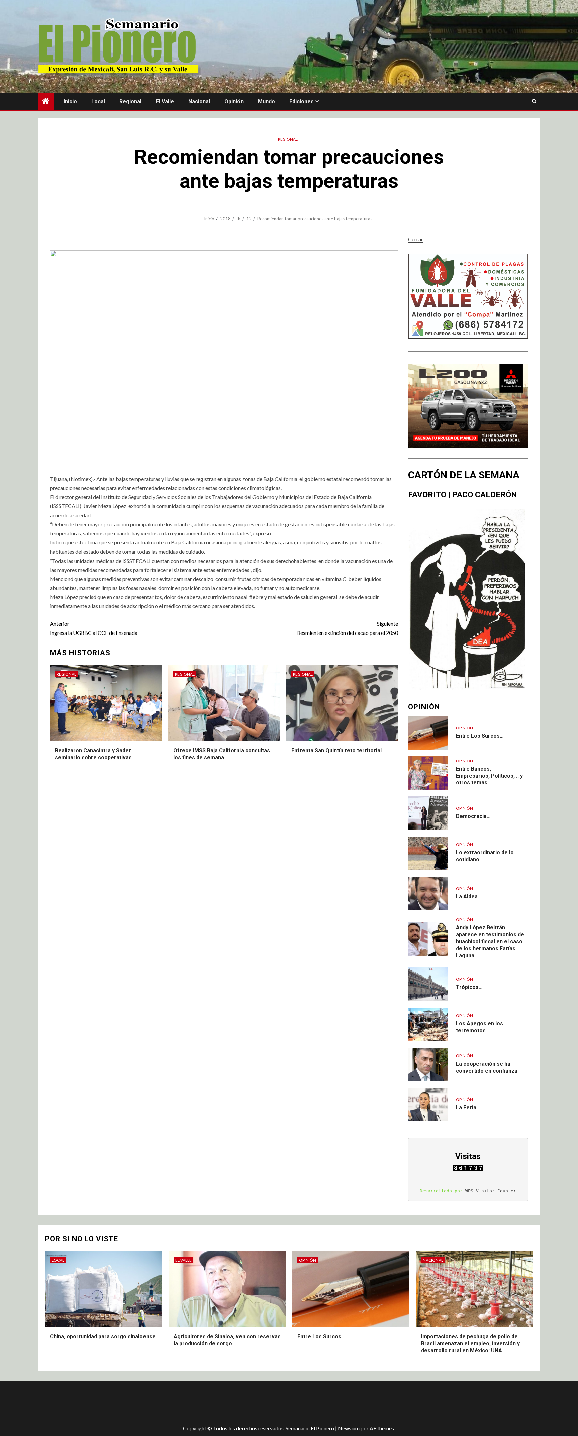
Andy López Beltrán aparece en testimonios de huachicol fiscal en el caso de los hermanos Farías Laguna (490, 941)
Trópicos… (469, 987)
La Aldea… (469, 896)
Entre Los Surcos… (480, 736)
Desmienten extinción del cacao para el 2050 (347, 628)
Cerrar (415, 239)
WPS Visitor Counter (490, 1190)
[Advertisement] (157, 1403)
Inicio (70, 101)
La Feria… (468, 1107)
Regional (130, 101)
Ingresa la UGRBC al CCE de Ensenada (93, 628)
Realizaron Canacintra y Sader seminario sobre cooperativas (93, 754)
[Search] (534, 101)
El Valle (165, 101)
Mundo (266, 101)
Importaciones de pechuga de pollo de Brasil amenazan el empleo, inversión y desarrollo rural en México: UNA (470, 1343)
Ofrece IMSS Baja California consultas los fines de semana (221, 754)
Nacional (199, 101)
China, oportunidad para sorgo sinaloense (103, 1336)
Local (98, 101)
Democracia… (473, 816)
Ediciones (301, 101)
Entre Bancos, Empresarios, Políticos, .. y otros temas (489, 776)
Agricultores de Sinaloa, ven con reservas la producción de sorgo (227, 1340)
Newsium (349, 1428)
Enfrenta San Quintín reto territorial (336, 750)
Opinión (234, 101)
